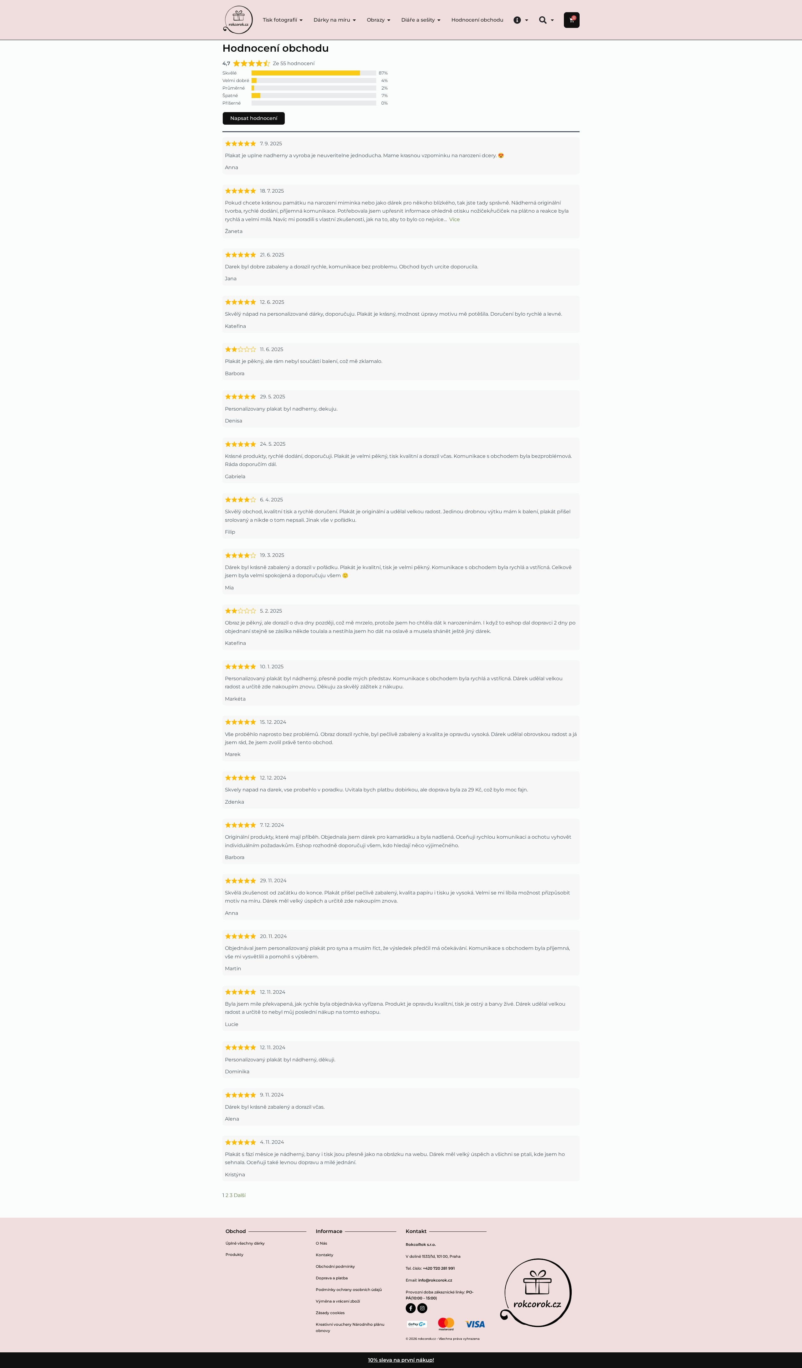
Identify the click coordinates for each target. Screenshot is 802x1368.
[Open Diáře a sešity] (438, 20)
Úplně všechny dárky (245, 1243)
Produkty (234, 1254)
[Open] (526, 20)
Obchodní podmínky (335, 1266)
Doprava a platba (332, 1278)
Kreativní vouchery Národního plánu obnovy (350, 1327)
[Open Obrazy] (388, 20)
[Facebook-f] (411, 1308)
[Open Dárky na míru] (354, 20)
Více (454, 219)
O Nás (321, 1243)
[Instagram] (422, 1308)
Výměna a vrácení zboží (338, 1301)
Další (240, 1195)
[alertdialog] (401, 1360)
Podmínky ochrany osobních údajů (349, 1289)
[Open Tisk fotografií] (301, 20)
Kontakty (324, 1254)
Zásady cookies (330, 1312)
